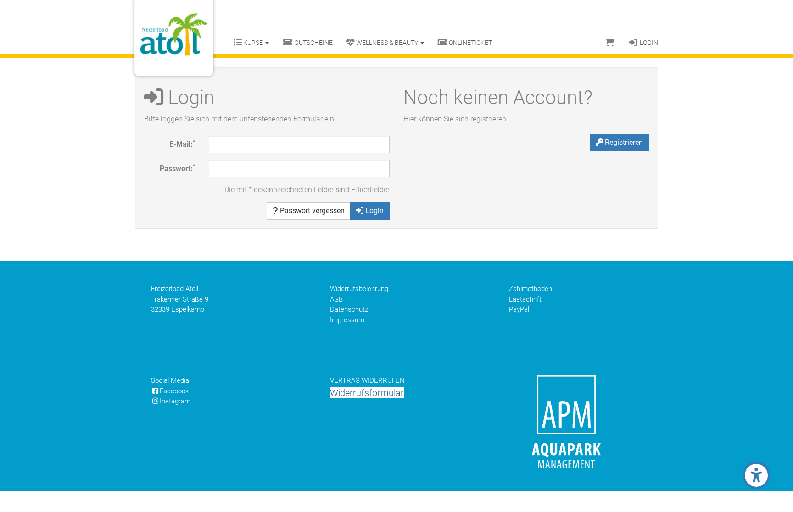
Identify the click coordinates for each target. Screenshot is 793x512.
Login (648, 42)
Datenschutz (349, 309)
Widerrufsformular (367, 392)
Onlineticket (469, 42)
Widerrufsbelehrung (359, 289)
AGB (336, 299)
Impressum (347, 320)
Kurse (253, 42)
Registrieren (623, 142)
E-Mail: (182, 144)
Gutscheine (313, 42)
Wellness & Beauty (387, 42)
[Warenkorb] (609, 42)
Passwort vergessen (311, 210)
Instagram (175, 401)
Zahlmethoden (530, 289)
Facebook (174, 391)
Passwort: (177, 168)
